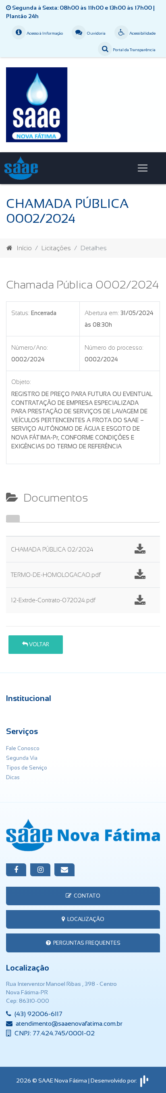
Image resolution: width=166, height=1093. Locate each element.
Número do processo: (114, 347)
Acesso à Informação (44, 33)
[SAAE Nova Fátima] (83, 104)
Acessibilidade (142, 33)
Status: (20, 313)
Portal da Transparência (134, 50)
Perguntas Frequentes (85, 943)
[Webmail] (64, 869)
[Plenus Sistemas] (144, 1080)
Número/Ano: (29, 347)
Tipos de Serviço (26, 768)
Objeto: (21, 382)
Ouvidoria (96, 33)
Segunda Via (21, 758)
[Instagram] (40, 869)
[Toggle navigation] (143, 168)
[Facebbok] (16, 869)
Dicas (13, 777)
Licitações (56, 248)
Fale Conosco (22, 748)
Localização (84, 919)
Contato (85, 896)
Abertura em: (102, 313)
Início (24, 248)
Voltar (38, 644)
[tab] (13, 518)
